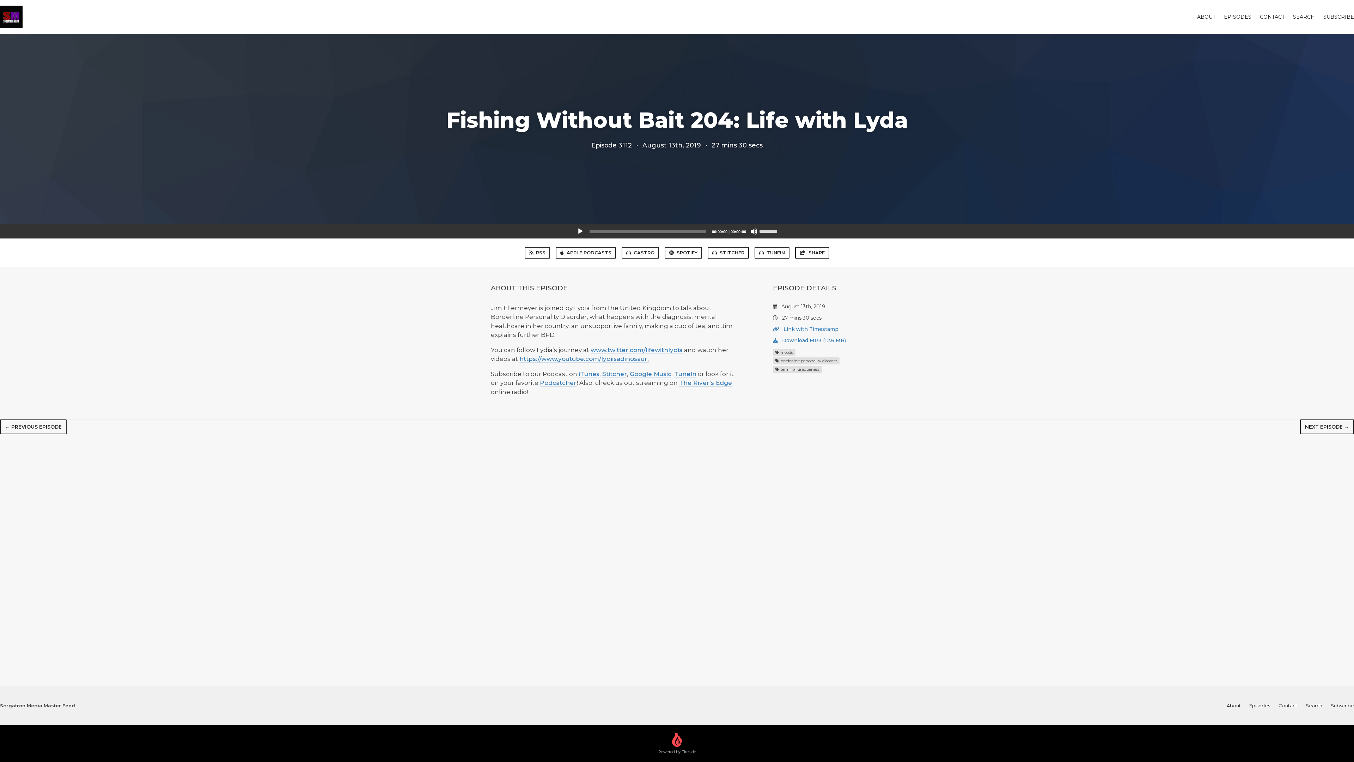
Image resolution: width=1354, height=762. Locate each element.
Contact (1272, 17)
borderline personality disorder (808, 360)
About (1206, 17)
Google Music (650, 373)
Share (817, 252)
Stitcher (732, 252)
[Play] (580, 231)
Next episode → (1327, 427)
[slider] (769, 230)
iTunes (589, 373)
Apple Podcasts (589, 252)
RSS (540, 252)
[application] (677, 231)
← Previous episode (33, 427)
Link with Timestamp (810, 329)
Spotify (687, 252)
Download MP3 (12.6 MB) (813, 340)
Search (1304, 17)
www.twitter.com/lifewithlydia (637, 349)
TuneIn (776, 252)
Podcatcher (558, 382)
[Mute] (753, 231)
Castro (644, 252)
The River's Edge (705, 382)
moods (786, 352)
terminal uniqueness (799, 369)
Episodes (1237, 17)
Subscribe (1338, 17)
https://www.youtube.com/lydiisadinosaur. (584, 358)
